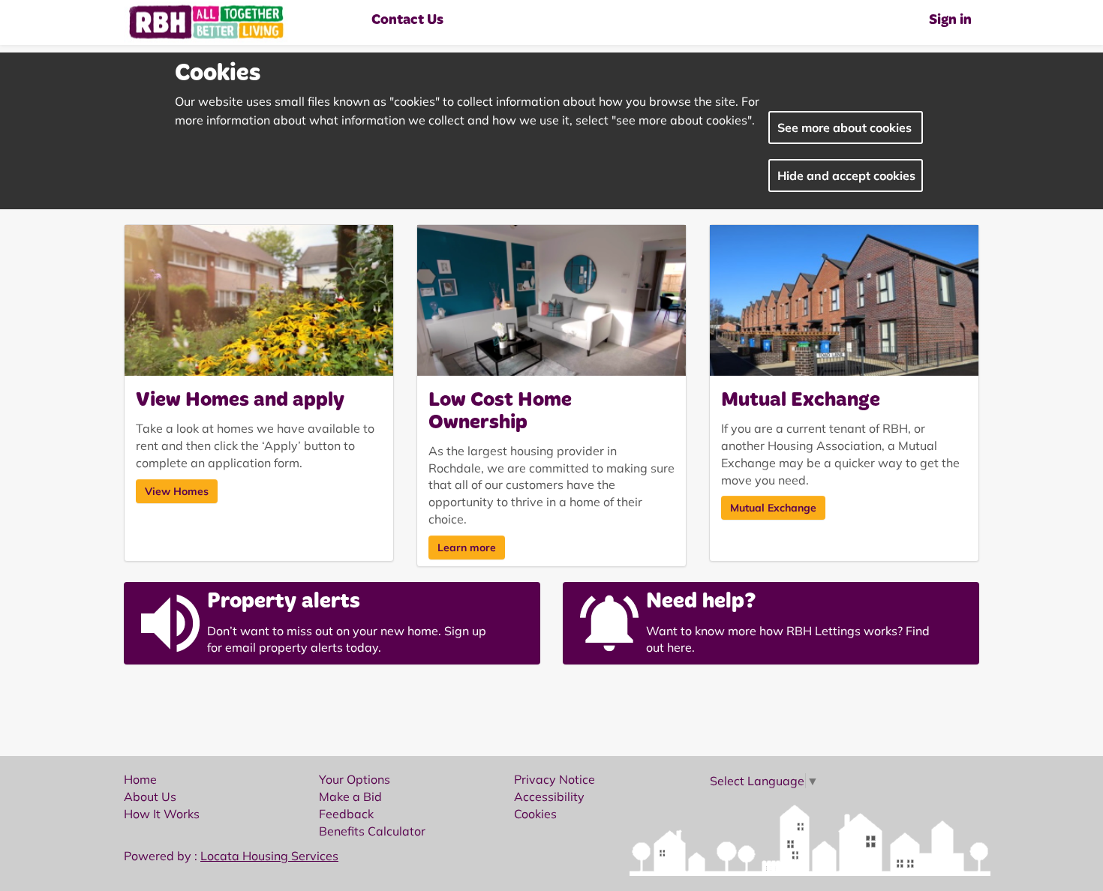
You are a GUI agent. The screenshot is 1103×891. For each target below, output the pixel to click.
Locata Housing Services (269, 855)
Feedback (346, 813)
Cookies (535, 813)
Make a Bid (350, 796)
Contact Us (407, 21)
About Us (150, 796)
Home (140, 779)
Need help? (701, 602)
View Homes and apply (240, 401)
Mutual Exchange (800, 401)
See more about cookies (844, 127)
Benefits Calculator (372, 831)
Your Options (354, 779)
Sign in (950, 21)
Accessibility (549, 796)
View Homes (177, 491)
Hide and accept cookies (846, 175)
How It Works (162, 813)
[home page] (244, 22)
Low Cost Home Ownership (500, 412)
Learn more (466, 547)
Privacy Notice (554, 779)
